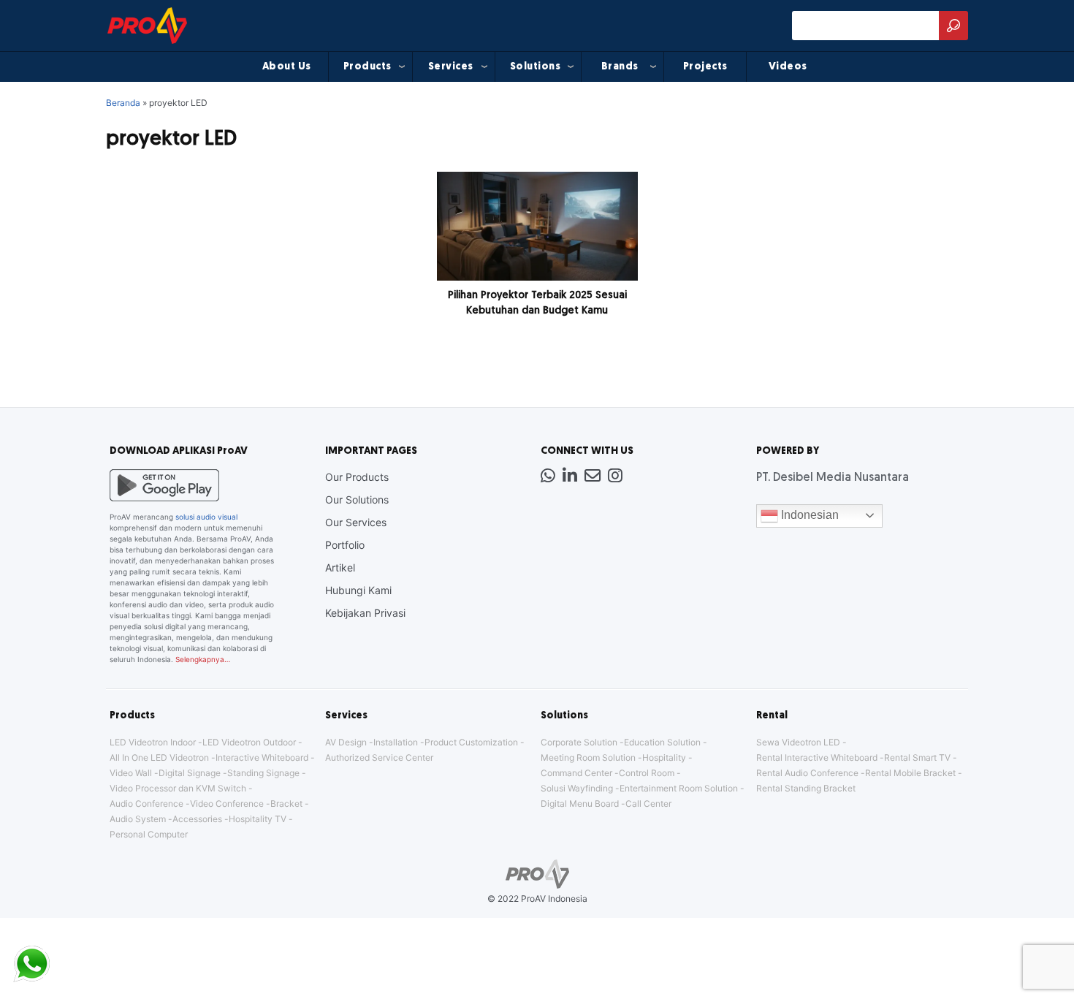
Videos (788, 66)
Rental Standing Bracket (806, 788)
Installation (395, 742)
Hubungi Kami (358, 590)
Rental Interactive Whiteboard (816, 757)
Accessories (197, 818)
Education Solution (662, 742)
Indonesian (808, 515)
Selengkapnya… (202, 659)
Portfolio (345, 545)
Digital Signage (190, 772)
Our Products (357, 477)
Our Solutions (357, 499)
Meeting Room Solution (588, 757)
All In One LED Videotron (159, 757)
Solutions (535, 66)
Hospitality (664, 757)
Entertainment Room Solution (679, 788)
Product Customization (471, 742)
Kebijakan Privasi (365, 613)
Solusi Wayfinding (577, 788)
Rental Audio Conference (807, 772)
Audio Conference (146, 803)
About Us (286, 66)
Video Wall (131, 772)
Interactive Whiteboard (262, 757)
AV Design (346, 742)
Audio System (138, 818)
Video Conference (227, 803)
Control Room (646, 772)
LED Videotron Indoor (153, 742)
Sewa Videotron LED (798, 742)
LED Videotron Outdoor (249, 742)
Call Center (648, 803)
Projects (705, 66)
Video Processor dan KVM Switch (178, 788)
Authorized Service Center (379, 757)
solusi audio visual (206, 516)
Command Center (576, 772)
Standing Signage (263, 772)
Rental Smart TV (917, 757)
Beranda (123, 102)
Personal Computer (149, 834)
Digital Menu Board (580, 803)
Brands (620, 66)
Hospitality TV (257, 818)
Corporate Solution (579, 742)
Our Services (355, 522)
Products (367, 66)
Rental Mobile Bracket (910, 772)
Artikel (340, 567)
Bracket (286, 803)
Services (450, 66)
